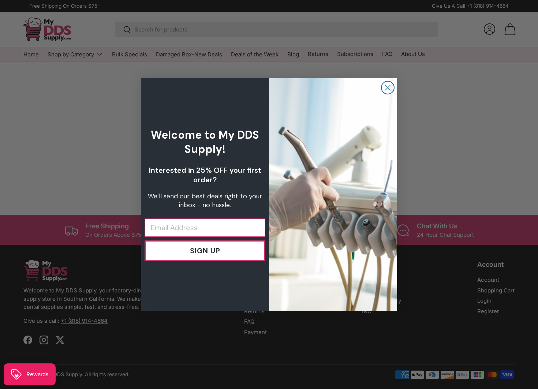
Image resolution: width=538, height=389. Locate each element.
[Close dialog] (387, 87)
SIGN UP (205, 250)
